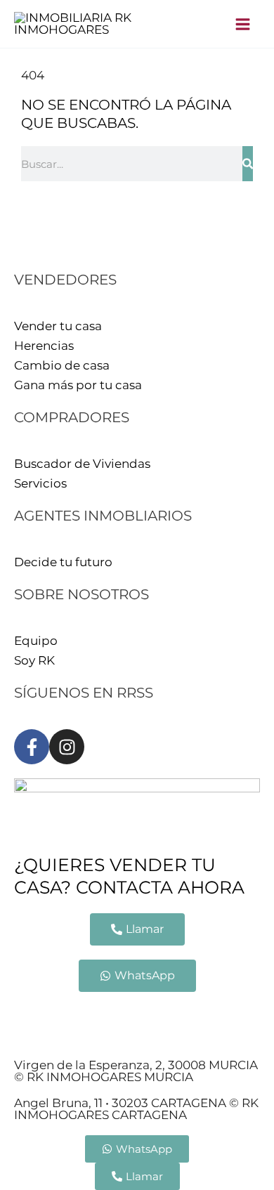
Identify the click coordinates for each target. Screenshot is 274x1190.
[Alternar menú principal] (243, 24)
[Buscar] (247, 163)
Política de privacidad (156, 1016)
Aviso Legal (47, 1016)
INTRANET (118, 1035)
